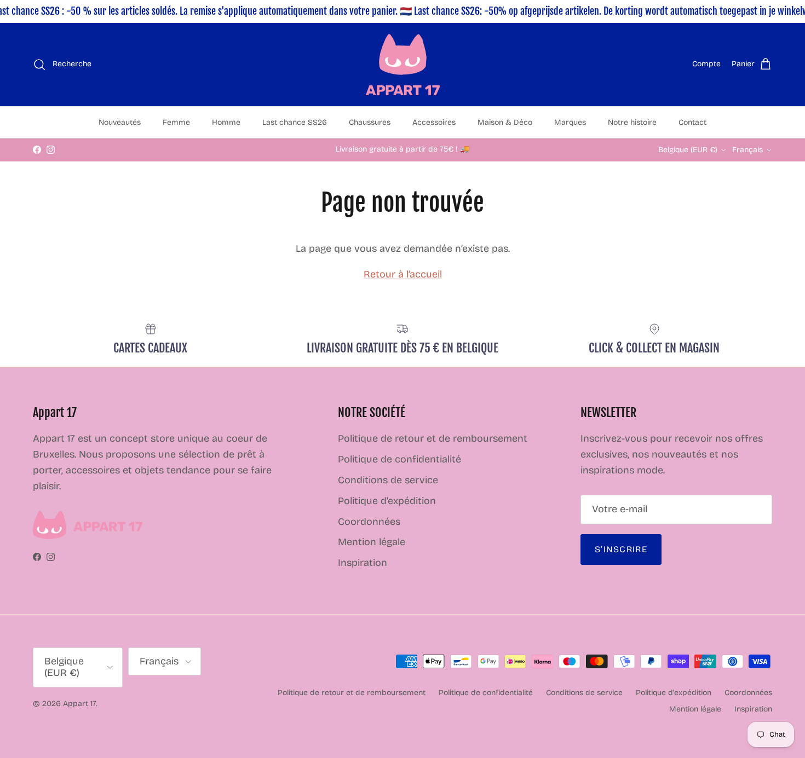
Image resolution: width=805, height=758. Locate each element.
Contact (692, 122)
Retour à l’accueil (403, 274)
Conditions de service (388, 480)
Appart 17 (79, 703)
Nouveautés (120, 122)
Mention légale (371, 542)
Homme (226, 122)
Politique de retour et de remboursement (432, 438)
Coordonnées (369, 522)
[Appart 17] (403, 64)
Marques (570, 122)
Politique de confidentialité (399, 459)
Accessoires (434, 122)
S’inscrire (621, 549)
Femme (176, 122)
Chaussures (369, 122)
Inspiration (362, 563)
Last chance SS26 (294, 122)
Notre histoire (632, 122)
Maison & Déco (505, 122)
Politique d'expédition (387, 501)
